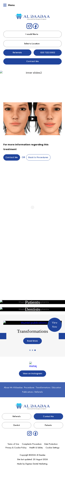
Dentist (16, 425)
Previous (3, 92)
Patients (48, 425)
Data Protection (51, 444)
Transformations (43, 387)
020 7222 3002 (47, 52)
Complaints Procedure (31, 444)
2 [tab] (32, 350)
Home (11, 83)
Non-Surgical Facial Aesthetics (44, 83)
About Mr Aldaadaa (13, 387)
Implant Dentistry (32, 266)
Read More (32, 341)
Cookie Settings (52, 447)
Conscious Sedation (32, 273)
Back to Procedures (38, 157)
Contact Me (32, 61)
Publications (27, 391)
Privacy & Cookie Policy (16, 447)
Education (56, 387)
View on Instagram (32, 373)
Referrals (17, 52)
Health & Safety (36, 447)
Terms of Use (13, 444)
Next (61, 92)
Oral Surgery (32, 259)
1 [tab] (30, 350)
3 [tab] (35, 350)
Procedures (22, 83)
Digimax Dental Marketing (36, 463)
